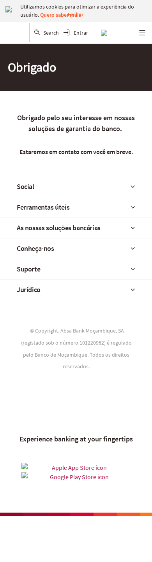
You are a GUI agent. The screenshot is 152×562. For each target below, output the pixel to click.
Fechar (75, 14)
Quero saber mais (60, 14)
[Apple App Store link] (76, 467)
